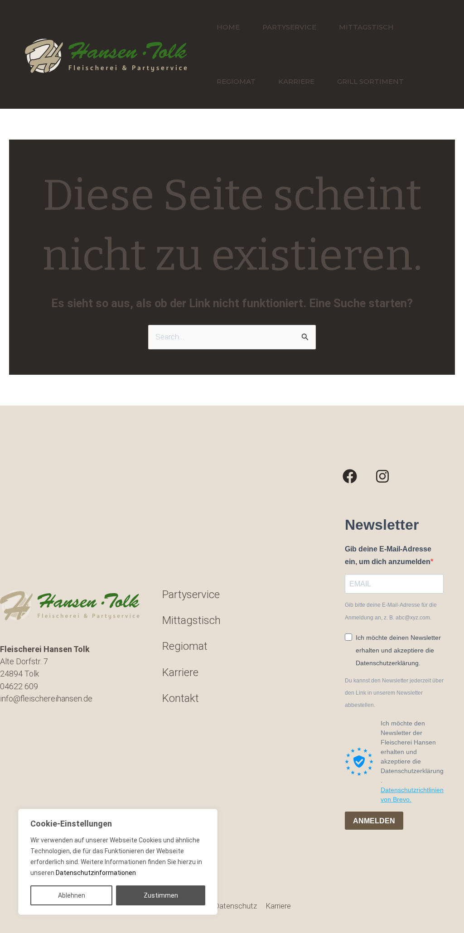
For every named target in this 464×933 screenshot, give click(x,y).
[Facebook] (350, 476)
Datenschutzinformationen (96, 872)
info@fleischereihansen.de (46, 698)
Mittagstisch (366, 27)
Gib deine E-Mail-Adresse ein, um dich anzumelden (388, 555)
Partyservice (289, 27)
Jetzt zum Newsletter (387, 848)
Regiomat (236, 81)
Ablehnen (71, 895)
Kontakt (180, 698)
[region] (118, 862)
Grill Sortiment (370, 81)
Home (228, 27)
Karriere (296, 81)
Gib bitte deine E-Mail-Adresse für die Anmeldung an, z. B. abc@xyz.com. (391, 611)
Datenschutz (235, 905)
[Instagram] (382, 476)
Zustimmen (161, 895)
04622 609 (19, 686)
